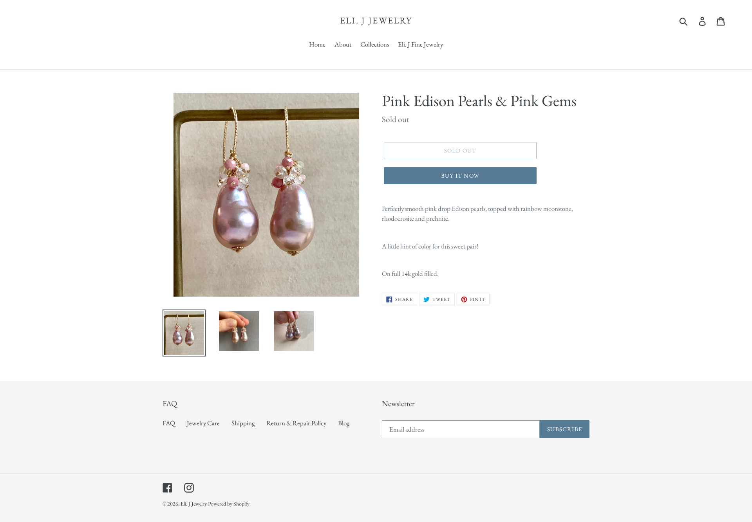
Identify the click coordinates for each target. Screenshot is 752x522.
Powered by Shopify (228, 503)
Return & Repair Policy (296, 423)
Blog (343, 423)
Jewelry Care (203, 423)
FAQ (169, 423)
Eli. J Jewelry (376, 20)
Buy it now (460, 175)
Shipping (243, 423)
